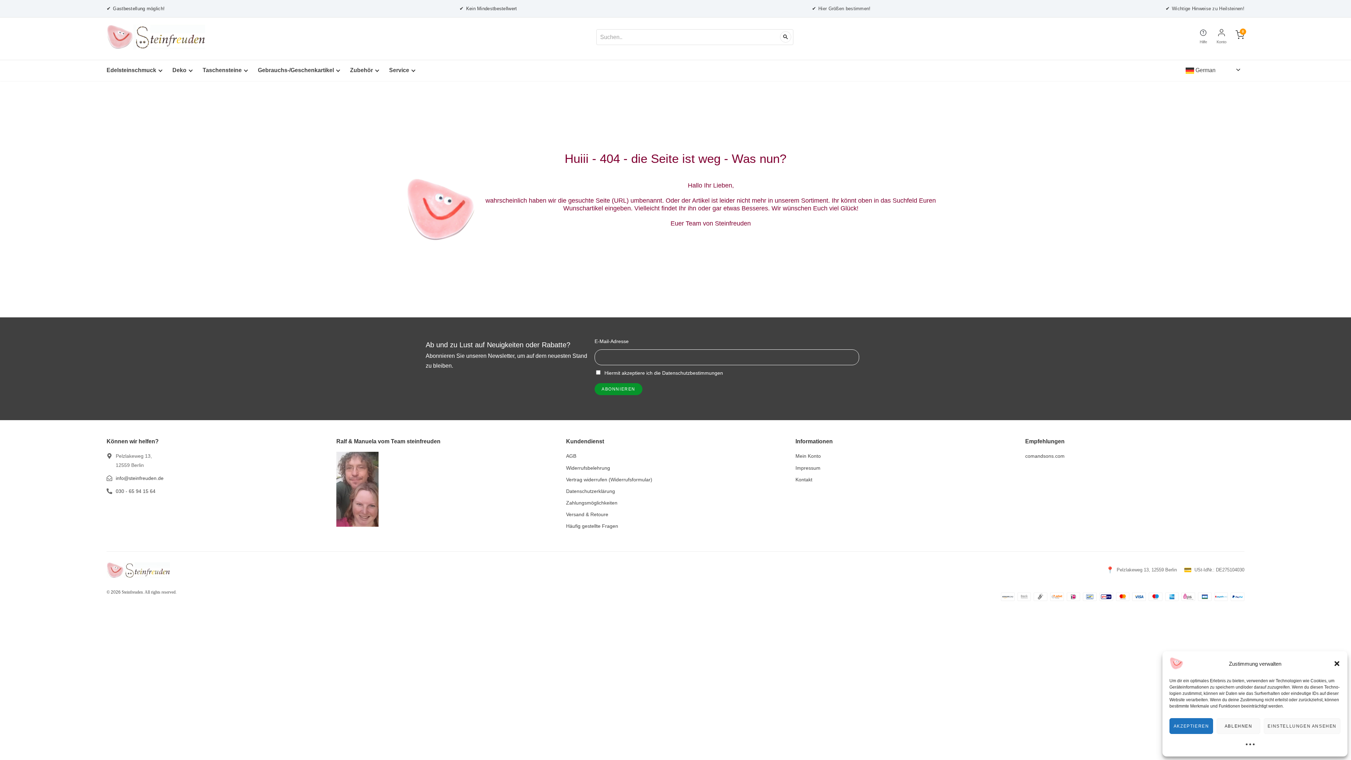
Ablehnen (1238, 726)
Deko (179, 70)
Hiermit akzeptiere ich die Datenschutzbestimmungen (663, 373)
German (1205, 70)
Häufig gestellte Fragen (592, 526)
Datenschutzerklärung (590, 491)
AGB (571, 456)
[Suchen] (785, 37)
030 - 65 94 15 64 (136, 491)
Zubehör (361, 70)
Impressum (807, 468)
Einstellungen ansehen (1302, 726)
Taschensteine (222, 70)
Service (399, 70)
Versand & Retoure (587, 514)
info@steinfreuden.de (140, 478)
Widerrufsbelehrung (588, 468)
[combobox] (694, 37)
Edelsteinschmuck (131, 70)
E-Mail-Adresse (612, 341)
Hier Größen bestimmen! (841, 8)
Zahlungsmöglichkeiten (591, 503)
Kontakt (803, 479)
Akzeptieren (1191, 726)
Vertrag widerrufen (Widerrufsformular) (609, 479)
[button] (1336, 663)
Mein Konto (808, 456)
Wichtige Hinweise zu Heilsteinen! (1205, 8)
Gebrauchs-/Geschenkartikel (296, 70)
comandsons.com (1045, 456)
